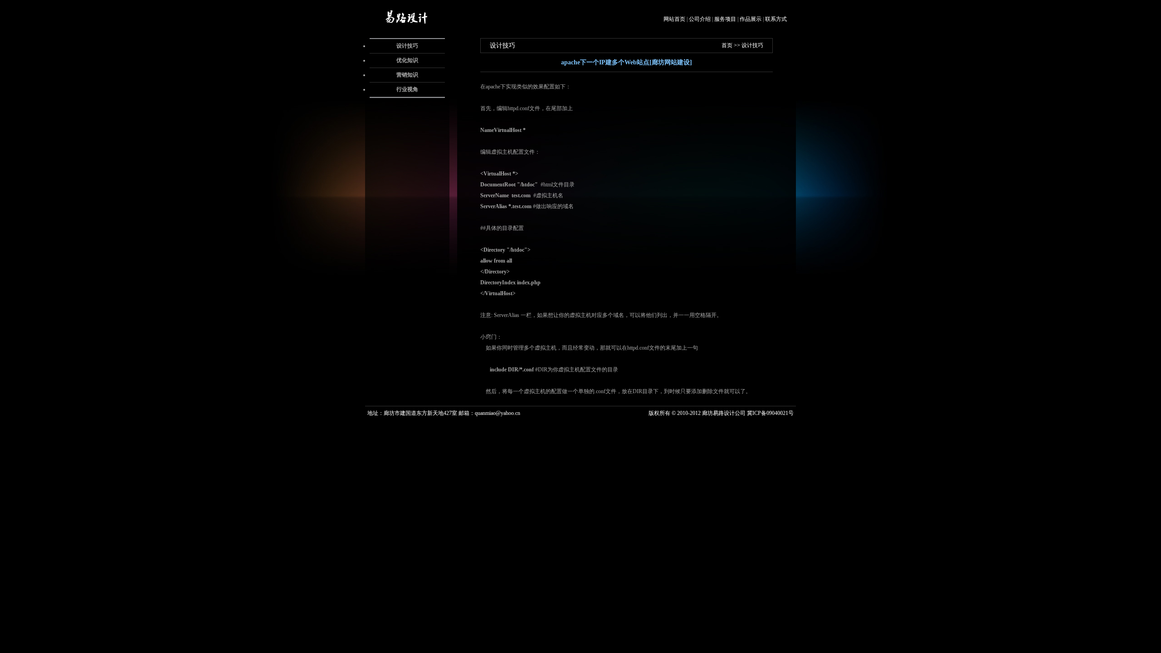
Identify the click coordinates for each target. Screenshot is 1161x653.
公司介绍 (700, 19)
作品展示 (750, 19)
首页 (727, 45)
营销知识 (407, 75)
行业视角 (407, 89)
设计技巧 (407, 46)
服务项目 (725, 19)
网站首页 (674, 19)
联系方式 (776, 19)
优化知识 (407, 60)
